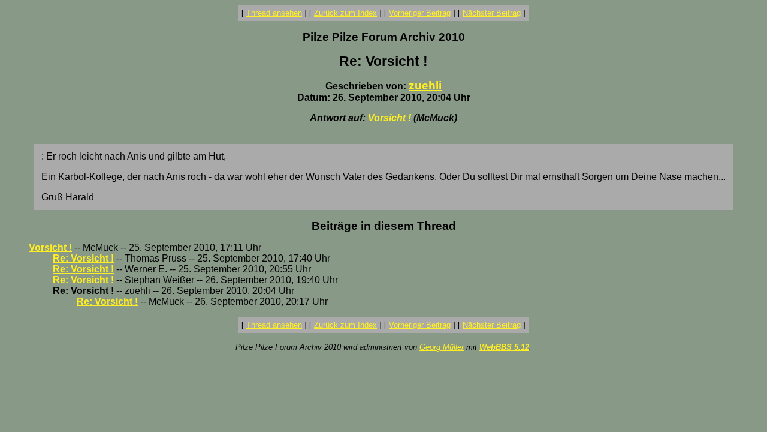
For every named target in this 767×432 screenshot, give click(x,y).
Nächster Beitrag (492, 12)
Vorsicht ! (389, 118)
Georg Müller (441, 347)
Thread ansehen (274, 12)
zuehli (425, 85)
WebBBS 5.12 (504, 347)
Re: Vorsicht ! (83, 258)
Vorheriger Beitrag (420, 12)
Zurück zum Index (345, 12)
